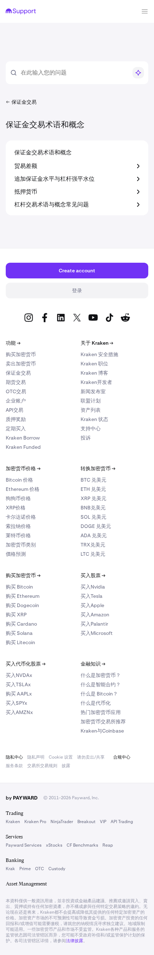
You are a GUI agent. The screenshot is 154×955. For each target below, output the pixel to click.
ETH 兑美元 (93, 489)
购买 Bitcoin (19, 587)
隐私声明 (35, 757)
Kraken (13, 822)
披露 (66, 766)
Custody (56, 869)
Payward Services (24, 845)
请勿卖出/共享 (91, 757)
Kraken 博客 (94, 373)
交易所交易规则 (42, 766)
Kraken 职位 (94, 363)
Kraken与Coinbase (102, 731)
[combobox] (74, 72)
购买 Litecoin (20, 642)
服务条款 (14, 766)
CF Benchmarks (82, 845)
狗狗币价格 (18, 498)
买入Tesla (91, 596)
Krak (10, 869)
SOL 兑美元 (93, 517)
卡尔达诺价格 (21, 517)
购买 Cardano (21, 624)
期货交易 (16, 382)
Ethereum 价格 (22, 489)
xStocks (54, 845)
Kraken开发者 (96, 382)
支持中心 (91, 428)
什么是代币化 (96, 703)
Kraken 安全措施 (99, 354)
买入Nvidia (93, 587)
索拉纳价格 (18, 526)
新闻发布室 (93, 391)
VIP (103, 822)
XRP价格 (15, 507)
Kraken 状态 (94, 419)
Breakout (86, 822)
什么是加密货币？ (101, 675)
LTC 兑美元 (93, 554)
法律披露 (74, 941)
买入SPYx (16, 703)
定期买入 (16, 428)
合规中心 (121, 757)
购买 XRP (16, 614)
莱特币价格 (18, 535)
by (22, 798)
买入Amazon (95, 614)
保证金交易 (18, 373)
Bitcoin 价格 (19, 480)
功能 (13, 343)
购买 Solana (19, 633)
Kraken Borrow (23, 438)
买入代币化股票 (25, 664)
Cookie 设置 (61, 757)
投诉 (86, 438)
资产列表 (91, 410)
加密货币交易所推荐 (103, 721)
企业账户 (16, 400)
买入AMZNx (19, 712)
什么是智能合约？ (101, 684)
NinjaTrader (61, 822)
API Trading (122, 822)
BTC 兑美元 (93, 480)
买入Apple (92, 605)
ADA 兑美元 (94, 535)
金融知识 (93, 664)
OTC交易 (16, 391)
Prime (25, 869)
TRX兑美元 (93, 544)
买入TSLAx (18, 684)
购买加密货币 (21, 354)
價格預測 (16, 554)
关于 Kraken (97, 343)
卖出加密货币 (21, 363)
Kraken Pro (35, 822)
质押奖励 (16, 419)
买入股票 (93, 575)
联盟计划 (91, 400)
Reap (107, 845)
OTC (39, 869)
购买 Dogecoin (22, 605)
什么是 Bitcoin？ (99, 693)
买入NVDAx (19, 675)
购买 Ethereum (22, 596)
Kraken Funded (23, 447)
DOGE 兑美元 (96, 526)
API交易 (14, 410)
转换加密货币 (98, 468)
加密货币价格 (23, 468)
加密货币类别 (21, 544)
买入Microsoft (97, 633)
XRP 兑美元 (93, 498)
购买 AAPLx (19, 693)
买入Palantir (94, 624)
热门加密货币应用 (101, 712)
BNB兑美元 (93, 507)
